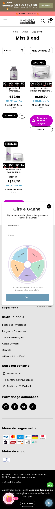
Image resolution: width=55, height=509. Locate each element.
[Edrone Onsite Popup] (27, 254)
